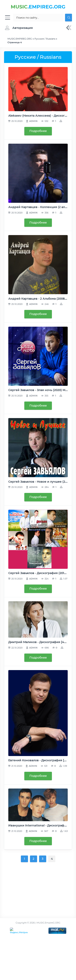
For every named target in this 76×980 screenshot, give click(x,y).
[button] (18, 28)
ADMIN (33, 121)
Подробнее (38, 131)
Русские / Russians (44, 38)
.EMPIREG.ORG (38, 7)
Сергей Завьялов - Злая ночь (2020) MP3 (38, 390)
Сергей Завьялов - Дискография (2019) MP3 (41, 573)
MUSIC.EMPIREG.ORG (19, 38)
